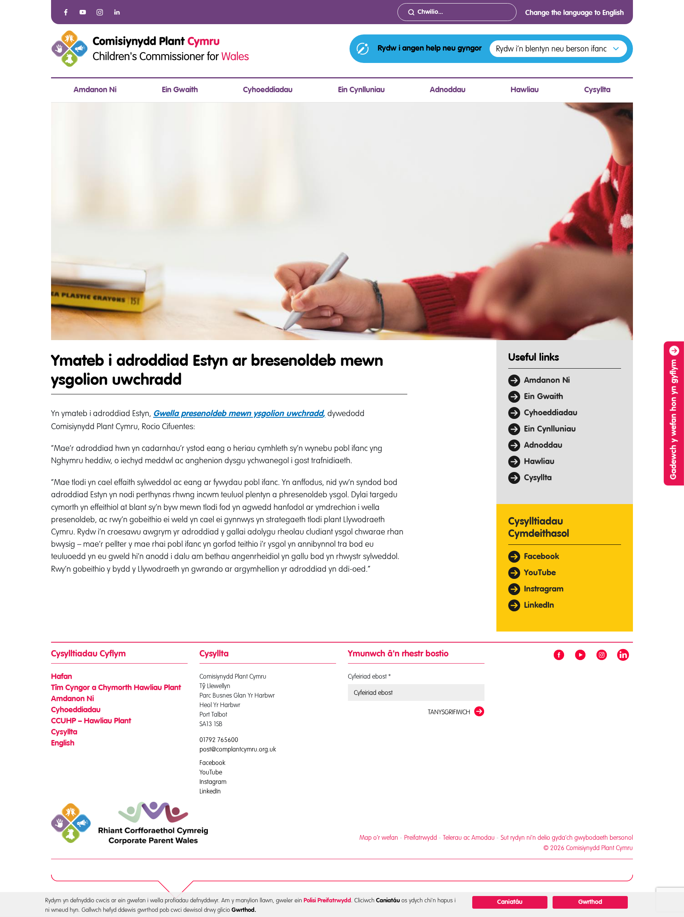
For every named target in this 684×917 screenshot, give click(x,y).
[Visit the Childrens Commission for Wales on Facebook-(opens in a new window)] (65, 12)
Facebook (541, 557)
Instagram (213, 781)
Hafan (61, 677)
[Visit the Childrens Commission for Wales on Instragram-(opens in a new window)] (99, 12)
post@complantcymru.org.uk (238, 749)
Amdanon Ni (95, 90)
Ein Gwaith (180, 90)
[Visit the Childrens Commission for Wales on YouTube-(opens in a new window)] (82, 12)
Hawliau (525, 90)
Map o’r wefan (378, 837)
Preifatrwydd (420, 837)
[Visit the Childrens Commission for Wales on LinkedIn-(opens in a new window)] (116, 12)
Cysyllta (597, 90)
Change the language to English (574, 13)
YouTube (540, 573)
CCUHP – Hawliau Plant (91, 721)
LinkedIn (539, 605)
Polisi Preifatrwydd (327, 901)
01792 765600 (219, 739)
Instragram (544, 589)
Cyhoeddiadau (268, 90)
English (62, 744)
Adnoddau (448, 90)
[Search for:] (457, 12)
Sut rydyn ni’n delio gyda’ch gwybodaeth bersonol (567, 837)
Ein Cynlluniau (361, 90)
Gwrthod (590, 902)
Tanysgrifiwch (449, 711)
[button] (558, 48)
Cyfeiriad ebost (369, 676)
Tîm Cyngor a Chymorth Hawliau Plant (116, 688)
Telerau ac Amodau (469, 837)
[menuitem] (95, 90)
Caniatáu (509, 902)
